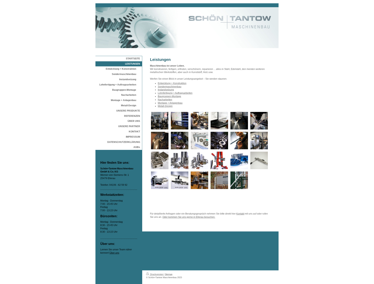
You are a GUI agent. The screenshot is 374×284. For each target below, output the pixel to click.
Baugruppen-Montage (169, 96)
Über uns (114, 252)
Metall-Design (165, 106)
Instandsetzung (166, 89)
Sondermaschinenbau (169, 86)
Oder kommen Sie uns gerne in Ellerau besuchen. (188, 217)
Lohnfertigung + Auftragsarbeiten (175, 93)
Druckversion (157, 274)
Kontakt (240, 213)
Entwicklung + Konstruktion (172, 83)
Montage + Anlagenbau (170, 103)
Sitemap (168, 274)
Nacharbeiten (165, 99)
